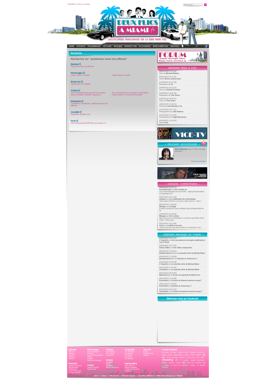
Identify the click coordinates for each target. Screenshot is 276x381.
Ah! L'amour (174, 216)
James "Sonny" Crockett (80, 75)
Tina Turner (175, 95)
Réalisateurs (73, 369)
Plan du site (114, 376)
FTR (192, 362)
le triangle (184, 360)
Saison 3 (72, 355)
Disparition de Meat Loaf (80, 114)
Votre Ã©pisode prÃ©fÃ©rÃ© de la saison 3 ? (88, 123)
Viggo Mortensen (179, 117)
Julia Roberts (177, 112)
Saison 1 (72, 352)
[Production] (130, 47)
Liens (166, 123)
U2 (172, 84)
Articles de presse (112, 367)
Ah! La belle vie (180, 190)
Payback (192, 352)
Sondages (109, 365)
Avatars (146, 355)
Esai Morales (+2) (175, 106)
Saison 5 (72, 358)
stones (187, 355)
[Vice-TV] (182, 138)
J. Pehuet (179, 376)
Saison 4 (72, 357)
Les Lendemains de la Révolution (182, 199)
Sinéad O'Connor (173, 90)
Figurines (128, 371)
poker (202, 357)
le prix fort (200, 352)
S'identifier (71, 4)
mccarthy (198, 362)
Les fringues (129, 358)
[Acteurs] (107, 47)
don (183, 363)
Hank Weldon (178, 355)
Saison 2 (72, 353)
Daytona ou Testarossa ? (187, 259)
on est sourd (190, 357)
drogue (178, 362)
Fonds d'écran (148, 353)
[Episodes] (81, 47)
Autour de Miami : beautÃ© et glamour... (86, 95)
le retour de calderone (179, 365)
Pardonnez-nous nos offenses (82, 66)
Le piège (172, 207)
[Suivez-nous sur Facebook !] (206, 46)
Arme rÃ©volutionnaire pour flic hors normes (88, 93)
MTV (176, 360)
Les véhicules (129, 352)
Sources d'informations (95, 355)
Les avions (128, 355)
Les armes (128, 357)
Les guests (110, 355)
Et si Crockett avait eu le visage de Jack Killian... (130, 93)
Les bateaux (129, 353)
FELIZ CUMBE (196, 355)
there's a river (183, 352)
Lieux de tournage (75, 371)
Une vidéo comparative (182, 248)
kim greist (165, 352)
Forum (145, 352)
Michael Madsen (172, 73)
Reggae (164, 362)
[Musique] (118, 47)
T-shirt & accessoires (132, 369)
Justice (89, 357)
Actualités (109, 362)
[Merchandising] (160, 47)
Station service (167, 355)
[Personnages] (94, 47)
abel (188, 362)
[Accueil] (138, 36)
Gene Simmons (181, 149)
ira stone (173, 352)
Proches (90, 358)
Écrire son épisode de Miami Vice (186, 275)
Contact (104, 376)
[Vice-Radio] (182, 178)
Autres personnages (94, 360)
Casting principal (93, 367)
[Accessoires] (144, 47)
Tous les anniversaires (198, 161)
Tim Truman (110, 353)
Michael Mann (73, 367)
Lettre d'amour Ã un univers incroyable (127, 95)
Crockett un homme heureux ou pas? (186, 280)
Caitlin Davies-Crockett (121, 75)
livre (198, 357)
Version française (75, 372)
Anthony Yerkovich (75, 365)
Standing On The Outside (81, 84)
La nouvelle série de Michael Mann (191, 253)
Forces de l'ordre (93, 352)
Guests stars (91, 369)
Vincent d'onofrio (172, 357)
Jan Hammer (110, 352)
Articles (108, 364)
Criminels (90, 353)
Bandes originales (131, 367)
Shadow (182, 357)
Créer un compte (83, 4)
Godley (192, 365)
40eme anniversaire (173, 79)
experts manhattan (197, 360)
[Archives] (175, 47)
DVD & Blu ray (130, 365)
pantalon (172, 362)
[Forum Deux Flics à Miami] (182, 62)
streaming (167, 360)
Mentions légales (129, 376)
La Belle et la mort (174, 226)
